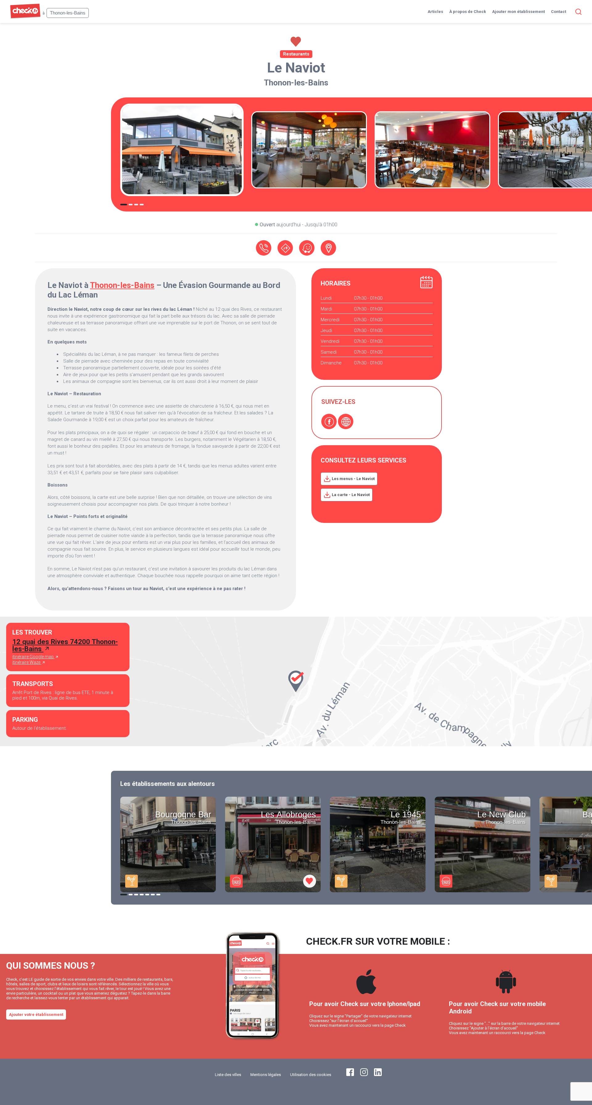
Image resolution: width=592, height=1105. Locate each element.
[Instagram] (364, 1074)
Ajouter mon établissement (518, 11)
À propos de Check (467, 11)
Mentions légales (265, 1074)
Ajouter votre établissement (36, 1014)
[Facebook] (329, 421)
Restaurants (296, 54)
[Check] (25, 17)
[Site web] (345, 421)
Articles (435, 11)
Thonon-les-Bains (296, 82)
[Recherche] (577, 12)
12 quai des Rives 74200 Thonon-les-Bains (65, 645)
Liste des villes (228, 1074)
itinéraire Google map (33, 656)
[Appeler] (263, 248)
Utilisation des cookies (310, 1074)
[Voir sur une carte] (328, 248)
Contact (558, 11)
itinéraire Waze (26, 662)
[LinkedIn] (378, 1074)
